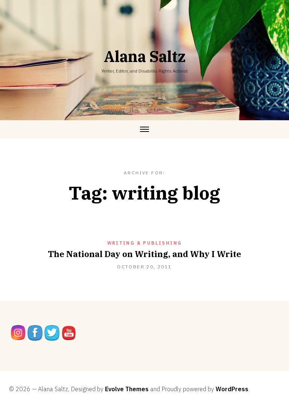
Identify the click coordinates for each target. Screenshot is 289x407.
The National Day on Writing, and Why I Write (144, 253)
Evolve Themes (127, 389)
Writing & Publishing (144, 243)
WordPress (232, 389)
